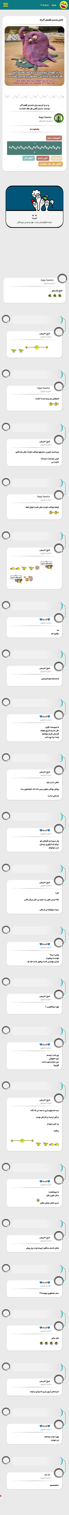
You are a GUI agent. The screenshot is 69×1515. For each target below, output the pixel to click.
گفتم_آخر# (28, 158)
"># (34, 148)
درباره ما (44, 5)
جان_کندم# (43, 158)
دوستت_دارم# (54, 138)
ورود (54, 5)
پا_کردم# (56, 158)
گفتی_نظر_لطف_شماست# (50, 164)
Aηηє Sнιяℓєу (45, 117)
